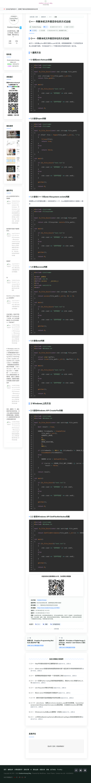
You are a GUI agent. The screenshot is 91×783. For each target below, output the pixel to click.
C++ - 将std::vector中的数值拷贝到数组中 (44, 693)
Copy (81, 64)
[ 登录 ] (53, 746)
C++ (46, 27)
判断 (39, 38)
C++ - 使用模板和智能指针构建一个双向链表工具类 (47, 676)
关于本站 (53, 769)
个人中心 (59, 769)
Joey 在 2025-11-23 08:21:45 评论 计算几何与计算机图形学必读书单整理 (16, 304)
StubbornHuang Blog (25, 773)
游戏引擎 (26, 769)
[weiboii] (76, 770)
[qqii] (85, 770)
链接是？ (8, 261)
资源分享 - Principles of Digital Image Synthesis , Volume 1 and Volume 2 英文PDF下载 (72, 642)
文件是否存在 (52, 38)
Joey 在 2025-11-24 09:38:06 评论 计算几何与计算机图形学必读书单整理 (16, 268)
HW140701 (16, 64)
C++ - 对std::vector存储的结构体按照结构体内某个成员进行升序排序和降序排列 (56, 668)
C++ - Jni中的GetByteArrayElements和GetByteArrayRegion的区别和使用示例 (56, 717)
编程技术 (10, 769)
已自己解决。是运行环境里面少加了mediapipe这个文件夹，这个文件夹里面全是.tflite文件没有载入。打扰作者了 (12, 318)
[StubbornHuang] (13, 19)
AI (31, 769)
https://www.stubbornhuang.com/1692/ (48, 608)
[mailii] (80, 770)
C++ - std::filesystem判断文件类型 (42, 688)
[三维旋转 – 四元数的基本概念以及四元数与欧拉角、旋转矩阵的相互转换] (10, 143)
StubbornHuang (36, 27)
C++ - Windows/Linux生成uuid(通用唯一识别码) (46, 712)
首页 (5, 769)
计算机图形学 (18, 769)
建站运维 (35, 769)
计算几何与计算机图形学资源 (35, 645)
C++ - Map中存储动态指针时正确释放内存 (44, 663)
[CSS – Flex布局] (10, 160)
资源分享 (42, 769)
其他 (47, 769)
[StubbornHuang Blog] (45, 3)
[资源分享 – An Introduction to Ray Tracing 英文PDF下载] (10, 169)
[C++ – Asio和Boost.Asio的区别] (10, 152)
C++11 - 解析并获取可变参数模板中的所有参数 (46, 698)
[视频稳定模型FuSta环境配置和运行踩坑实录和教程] (10, 177)
